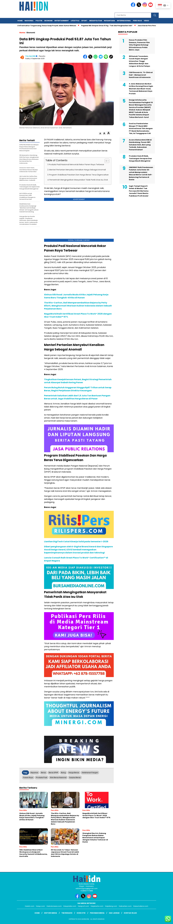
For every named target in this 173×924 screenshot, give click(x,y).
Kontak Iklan (130, 913)
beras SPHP (53, 772)
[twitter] (139, 6)
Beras (43, 772)
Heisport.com (83, 906)
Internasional (124, 20)
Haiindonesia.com (54, 906)
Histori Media (50, 913)
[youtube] (151, 6)
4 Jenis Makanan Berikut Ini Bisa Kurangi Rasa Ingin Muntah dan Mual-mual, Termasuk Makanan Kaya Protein (141, 89)
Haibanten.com (125, 906)
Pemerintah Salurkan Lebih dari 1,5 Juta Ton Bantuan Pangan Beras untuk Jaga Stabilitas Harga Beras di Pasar (77, 397)
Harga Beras (74, 772)
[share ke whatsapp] (96, 58)
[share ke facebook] (85, 58)
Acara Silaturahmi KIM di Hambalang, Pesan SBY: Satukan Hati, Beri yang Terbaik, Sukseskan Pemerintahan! (140, 145)
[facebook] (133, 6)
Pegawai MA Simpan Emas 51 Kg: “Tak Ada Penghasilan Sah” (91, 25)
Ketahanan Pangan (90, 772)
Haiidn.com (29, 906)
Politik (39, 20)
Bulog (63, 772)
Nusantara (109, 20)
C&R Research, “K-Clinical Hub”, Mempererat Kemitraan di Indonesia (141, 75)
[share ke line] (106, 58)
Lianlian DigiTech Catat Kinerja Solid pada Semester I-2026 (76, 541)
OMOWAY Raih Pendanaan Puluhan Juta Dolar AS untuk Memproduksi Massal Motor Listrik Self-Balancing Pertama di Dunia (141, 173)
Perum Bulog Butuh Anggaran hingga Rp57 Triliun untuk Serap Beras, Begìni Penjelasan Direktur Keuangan (77, 389)
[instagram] (145, 6)
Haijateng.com (111, 906)
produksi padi (41, 777)
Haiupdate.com (69, 906)
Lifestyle (75, 20)
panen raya (28, 777)
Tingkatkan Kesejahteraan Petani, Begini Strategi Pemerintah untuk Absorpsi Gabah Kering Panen (78, 381)
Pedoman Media (97, 913)
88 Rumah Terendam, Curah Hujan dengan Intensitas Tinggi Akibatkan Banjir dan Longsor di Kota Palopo (139, 61)
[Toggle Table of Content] (106, 161)
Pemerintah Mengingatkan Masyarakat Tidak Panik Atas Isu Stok (78, 180)
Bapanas (34, 772)
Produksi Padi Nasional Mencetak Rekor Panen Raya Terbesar (76, 164)
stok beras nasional (58, 777)
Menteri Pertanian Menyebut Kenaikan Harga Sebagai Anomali (77, 169)
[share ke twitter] (90, 58)
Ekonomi (48, 20)
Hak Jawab (114, 913)
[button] (100, 133)
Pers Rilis (137, 20)
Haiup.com (40, 906)
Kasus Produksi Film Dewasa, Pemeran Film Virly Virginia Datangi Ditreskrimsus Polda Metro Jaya (139, 45)
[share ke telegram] (101, 58)
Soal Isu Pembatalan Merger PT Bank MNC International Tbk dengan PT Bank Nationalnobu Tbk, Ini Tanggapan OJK (141, 128)
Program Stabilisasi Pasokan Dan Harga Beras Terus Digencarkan (79, 174)
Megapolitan (95, 20)
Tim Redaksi (66, 913)
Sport (84, 20)
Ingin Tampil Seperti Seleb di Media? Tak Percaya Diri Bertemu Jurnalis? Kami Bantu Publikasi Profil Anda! (138, 191)
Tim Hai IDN (30, 56)
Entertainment (61, 20)
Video (146, 20)
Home (20, 20)
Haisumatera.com (140, 906)
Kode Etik (81, 913)
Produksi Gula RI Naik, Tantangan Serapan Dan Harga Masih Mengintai (140, 158)
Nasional (29, 20)
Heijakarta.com (97, 906)
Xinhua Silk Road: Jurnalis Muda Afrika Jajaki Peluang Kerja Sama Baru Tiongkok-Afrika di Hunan (76, 296)
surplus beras (75, 777)
